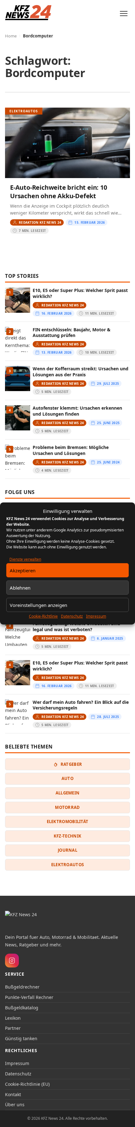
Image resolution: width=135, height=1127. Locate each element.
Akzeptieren (22, 570)
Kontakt (13, 1094)
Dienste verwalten (25, 559)
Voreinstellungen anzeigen (38, 605)
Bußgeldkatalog (21, 1008)
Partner (13, 1028)
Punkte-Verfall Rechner (29, 997)
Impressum (96, 616)
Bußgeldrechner (22, 987)
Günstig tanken (21, 1038)
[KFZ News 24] (30, 919)
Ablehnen (20, 588)
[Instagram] (12, 960)
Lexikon (13, 1018)
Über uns (14, 1104)
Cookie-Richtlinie (43, 616)
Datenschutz (72, 616)
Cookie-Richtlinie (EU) (27, 1084)
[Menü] (123, 13)
